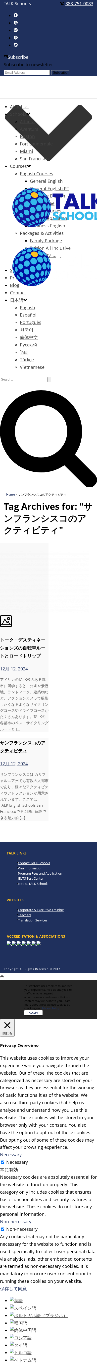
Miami (26, 151)
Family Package (46, 241)
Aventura (29, 129)
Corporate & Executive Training (41, 910)
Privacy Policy (50, 1008)
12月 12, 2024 (14, 669)
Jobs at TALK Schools (33, 883)
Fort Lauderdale (36, 144)
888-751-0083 (79, 3)
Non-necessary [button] (15, 1222)
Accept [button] (33, 1012)
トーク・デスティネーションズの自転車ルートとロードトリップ (23, 648)
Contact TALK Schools (34, 863)
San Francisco (34, 159)
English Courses (36, 174)
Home (10, 494)
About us (19, 107)
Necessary (17, 1162)
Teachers (24, 915)
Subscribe (18, 57)
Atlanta (27, 122)
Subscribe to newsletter (28, 64)
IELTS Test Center (31, 878)
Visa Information (30, 868)
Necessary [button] (11, 1155)
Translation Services (32, 920)
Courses (18, 166)
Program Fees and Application (40, 873)
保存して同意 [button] (13, 1289)
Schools (18, 114)
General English (46, 181)
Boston (27, 136)
